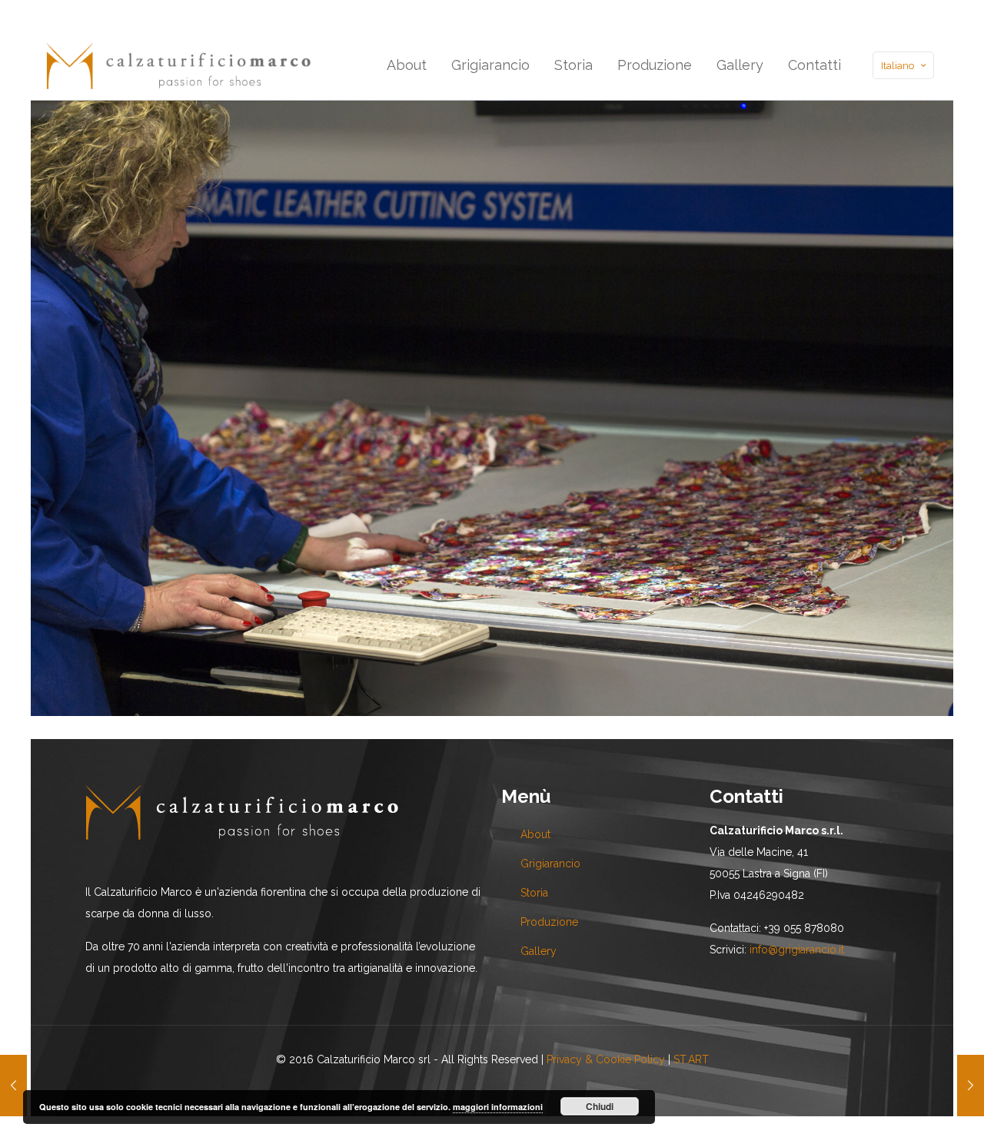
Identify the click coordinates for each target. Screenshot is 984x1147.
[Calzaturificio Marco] (178, 65)
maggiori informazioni (498, 1106)
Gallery (538, 951)
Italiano (897, 65)
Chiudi (599, 1106)
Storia (534, 893)
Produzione (549, 922)
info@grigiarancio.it (797, 949)
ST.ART (691, 1059)
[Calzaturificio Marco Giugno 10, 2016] (13, 1085)
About (535, 834)
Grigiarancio (550, 863)
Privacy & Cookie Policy (606, 1059)
